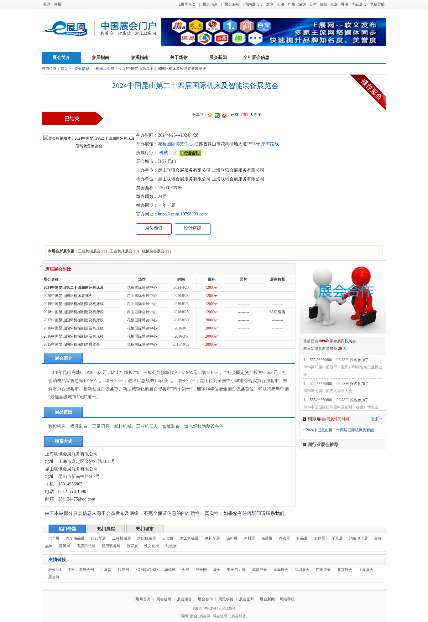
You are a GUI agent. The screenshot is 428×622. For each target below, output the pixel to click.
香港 (344, 4)
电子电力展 (236, 570)
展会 (217, 570)
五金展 (168, 538)
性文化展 (151, 546)
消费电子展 (358, 538)
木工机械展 (189, 538)
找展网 (123, 570)
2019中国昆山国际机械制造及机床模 (74, 304)
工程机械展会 (89, 251)
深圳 (302, 4)
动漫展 (171, 546)
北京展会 (344, 570)
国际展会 (359, 4)
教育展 (132, 546)
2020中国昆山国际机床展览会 (68, 295)
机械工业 (168, 152)
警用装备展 (111, 546)
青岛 (334, 4)
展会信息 (210, 4)
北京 (270, 4)
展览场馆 (225, 599)
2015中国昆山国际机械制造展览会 (72, 344)
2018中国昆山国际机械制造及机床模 (74, 312)
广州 (291, 4)
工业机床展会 (121, 251)
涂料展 (231, 538)
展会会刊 (205, 599)
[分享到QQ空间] (210, 115)
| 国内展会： (253, 4)
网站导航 (377, 4)
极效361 (54, 570)
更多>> (377, 419)
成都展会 (259, 570)
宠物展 (319, 538)
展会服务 (232, 4)
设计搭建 (192, 228)
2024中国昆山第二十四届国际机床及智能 (340, 430)
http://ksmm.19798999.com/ (183, 214)
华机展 (169, 570)
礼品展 (302, 538)
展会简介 (61, 57)
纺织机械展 (146, 538)
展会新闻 (218, 57)
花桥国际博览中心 (175, 144)
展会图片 (247, 599)
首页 (64, 68)
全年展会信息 (256, 57)
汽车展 (54, 538)
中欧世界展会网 (81, 570)
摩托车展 (212, 538)
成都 (323, 4)
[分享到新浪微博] (224, 115)
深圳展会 (302, 570)
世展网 (106, 570)
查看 (281, 312)
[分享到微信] (217, 115)
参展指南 (100, 57)
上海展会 (365, 570)
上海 (280, 4)
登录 (47, 4)
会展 (185, 570)
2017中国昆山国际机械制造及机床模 (74, 320)
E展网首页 (187, 4)
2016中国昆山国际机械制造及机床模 (74, 328)
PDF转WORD (146, 570)
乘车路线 (269, 144)
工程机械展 (121, 538)
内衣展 (284, 538)
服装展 (267, 538)
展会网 (201, 570)
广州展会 (323, 570)
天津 (312, 4)
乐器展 (337, 538)
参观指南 (140, 57)
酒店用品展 (85, 546)
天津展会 (280, 570)
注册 (57, 4)
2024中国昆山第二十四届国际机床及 (74, 287)
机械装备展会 (153, 251)
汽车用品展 (75, 538)
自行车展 (98, 538)
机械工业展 (105, 68)
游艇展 (64, 546)
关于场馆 (179, 57)
